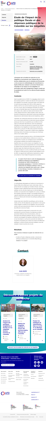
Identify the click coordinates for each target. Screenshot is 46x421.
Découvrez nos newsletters (8, 364)
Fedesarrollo (32, 66)
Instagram (38, 366)
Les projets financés (11, 381)
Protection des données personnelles (23, 414)
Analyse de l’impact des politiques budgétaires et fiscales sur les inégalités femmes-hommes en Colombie (7, 327)
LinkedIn (35, 366)
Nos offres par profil (19, 377)
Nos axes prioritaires (26, 377)
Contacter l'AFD (12, 414)
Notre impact (10, 373)
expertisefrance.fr (34, 392)
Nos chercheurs (25, 385)
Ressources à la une (42, 373)
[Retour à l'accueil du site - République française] (14, 3)
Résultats (4, 20)
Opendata (40, 378)
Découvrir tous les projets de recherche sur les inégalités (23, 347)
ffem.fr (32, 394)
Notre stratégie (3, 375)
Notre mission (3, 373)
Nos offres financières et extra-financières (19, 374)
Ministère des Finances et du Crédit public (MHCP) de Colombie (36, 67)
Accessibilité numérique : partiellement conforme (10, 416)
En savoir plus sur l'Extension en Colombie (29, 175)
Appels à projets (18, 379)
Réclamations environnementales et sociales (27, 416)
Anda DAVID (23, 271)
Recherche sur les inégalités (21, 14)
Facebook (35, 362)
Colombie (32, 64)
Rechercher (41, 1)
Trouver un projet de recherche (10, 8)
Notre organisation (4, 379)
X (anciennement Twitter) (38, 362)
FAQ (37, 416)
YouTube (42, 362)
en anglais (24, 240)
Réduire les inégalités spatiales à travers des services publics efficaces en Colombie (23, 328)
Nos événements (33, 376)
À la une (32, 374)
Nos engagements (4, 377)
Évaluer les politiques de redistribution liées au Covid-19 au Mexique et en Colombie (37, 325)
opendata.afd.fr (34, 399)
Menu (44, 1)
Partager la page (9, 25)
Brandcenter (40, 380)
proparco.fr (33, 397)
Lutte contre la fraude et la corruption (23, 419)
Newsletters (33, 378)
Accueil (2, 8)
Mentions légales (33, 414)
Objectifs (4, 17)
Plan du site (41, 416)
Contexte (4, 14)
